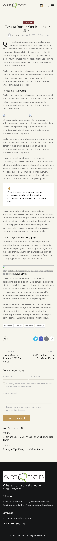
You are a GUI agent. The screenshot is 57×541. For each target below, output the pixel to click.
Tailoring (40, 326)
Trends (28, 22)
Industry (29, 326)
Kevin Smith (21, 273)
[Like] (5, 338)
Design (19, 326)
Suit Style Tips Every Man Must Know (23, 449)
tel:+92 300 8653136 (14, 523)
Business (8, 326)
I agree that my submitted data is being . (24, 408)
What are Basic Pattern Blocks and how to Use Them (28, 438)
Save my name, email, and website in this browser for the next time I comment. (29, 385)
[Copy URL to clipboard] (51, 338)
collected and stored (15, 410)
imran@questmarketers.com (17, 518)
